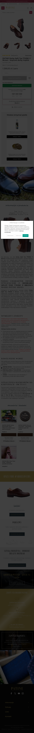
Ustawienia (10, 235)
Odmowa (18, 235)
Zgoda (25, 235)
